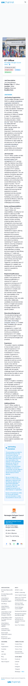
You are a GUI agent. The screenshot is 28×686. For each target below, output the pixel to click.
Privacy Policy (18, 646)
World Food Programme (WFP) (6, 637)
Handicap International (20, 611)
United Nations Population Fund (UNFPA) (5, 624)
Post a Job (4, 659)
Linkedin (17, 661)
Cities (2, 651)
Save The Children (20, 625)
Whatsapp (17, 671)
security (6, 122)
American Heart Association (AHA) (19, 603)
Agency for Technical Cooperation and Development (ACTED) (21, 599)
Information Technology (11, 320)
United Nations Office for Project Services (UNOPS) (6, 619)
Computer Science (9, 322)
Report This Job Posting (12, 536)
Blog (2, 656)
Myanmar (9, 72)
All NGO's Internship (20, 592)
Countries (3, 649)
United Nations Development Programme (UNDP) (6, 599)
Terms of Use (18, 649)
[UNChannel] (7, 2)
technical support (9, 159)
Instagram (17, 666)
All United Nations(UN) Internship (7, 594)
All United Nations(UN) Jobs (7, 590)
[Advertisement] (14, 20)
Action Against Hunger (20, 595)
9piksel (3, 679)
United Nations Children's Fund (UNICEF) (5, 608)
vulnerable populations (11, 144)
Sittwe (18, 69)
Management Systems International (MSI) (20, 614)
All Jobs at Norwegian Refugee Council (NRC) (12, 526)
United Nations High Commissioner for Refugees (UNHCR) (6, 613)
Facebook (17, 659)
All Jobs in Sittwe (10, 530)
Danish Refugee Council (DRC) (19, 607)
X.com (16, 664)
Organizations (4, 646)
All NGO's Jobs (19, 590)
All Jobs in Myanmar (11, 533)
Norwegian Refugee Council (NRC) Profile (13, 522)
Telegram (17, 669)
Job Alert (3, 654)
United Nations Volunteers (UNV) (5, 629)
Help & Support (5, 661)
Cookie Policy (18, 644)
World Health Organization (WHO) (6, 633)
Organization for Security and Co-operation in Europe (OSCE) (20, 620)
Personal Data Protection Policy (19, 652)
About (2, 644)
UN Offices (4, 603)
